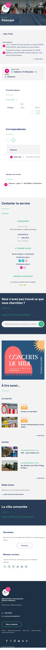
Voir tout (39, 59)
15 (21, 267)
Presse (4, 630)
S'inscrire (24, 545)
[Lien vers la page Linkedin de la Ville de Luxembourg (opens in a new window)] (22, 566)
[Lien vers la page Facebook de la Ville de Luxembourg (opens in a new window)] (4, 566)
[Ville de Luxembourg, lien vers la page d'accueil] (6, 12)
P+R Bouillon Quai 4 (23, 264)
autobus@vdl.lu (23, 234)
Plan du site (26, 630)
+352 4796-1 (8, 613)
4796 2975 (25, 238)
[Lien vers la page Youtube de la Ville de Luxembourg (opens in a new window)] (17, 566)
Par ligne (4, 17)
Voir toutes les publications (14, 494)
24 (26, 260)
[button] (33, 112)
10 (20, 260)
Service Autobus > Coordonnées (23, 254)
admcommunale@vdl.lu (12, 616)
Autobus (5, 213)
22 (23, 260)
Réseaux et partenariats (14, 630)
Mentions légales (36, 630)
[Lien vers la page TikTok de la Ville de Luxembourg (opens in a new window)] (26, 566)
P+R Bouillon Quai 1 (23, 257)
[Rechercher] (41, 324)
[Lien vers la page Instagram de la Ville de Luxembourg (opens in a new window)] (13, 566)
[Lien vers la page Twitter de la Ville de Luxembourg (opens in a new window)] (9, 566)
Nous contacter (12, 624)
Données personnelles (8, 632)
